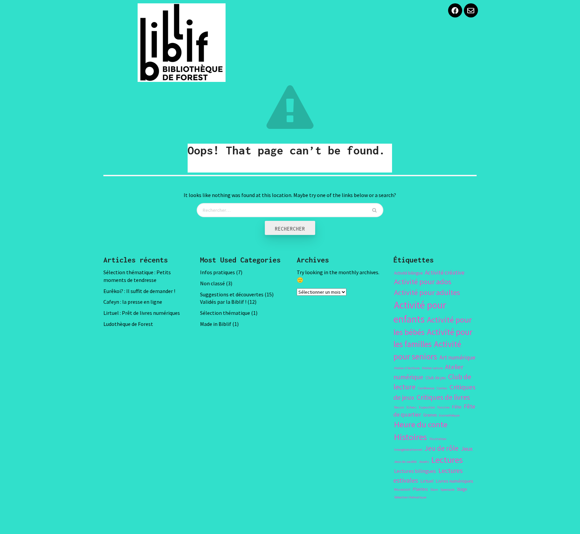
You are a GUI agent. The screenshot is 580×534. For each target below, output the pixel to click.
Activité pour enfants (419, 312)
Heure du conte (420, 424)
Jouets (424, 461)
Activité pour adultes (427, 292)
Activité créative (445, 272)
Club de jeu (436, 378)
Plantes (420, 489)
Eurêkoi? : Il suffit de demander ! (139, 291)
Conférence (426, 388)
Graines (430, 415)
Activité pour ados (422, 281)
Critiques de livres (443, 397)
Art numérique (457, 357)
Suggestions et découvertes (231, 294)
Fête (457, 407)
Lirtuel (426, 481)
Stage (462, 489)
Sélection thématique (225, 312)
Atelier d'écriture (407, 368)
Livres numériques (454, 481)
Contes (442, 388)
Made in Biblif (215, 324)
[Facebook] (455, 10)
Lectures (447, 459)
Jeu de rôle (441, 448)
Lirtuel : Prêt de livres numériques (141, 312)
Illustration (437, 439)
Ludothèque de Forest (128, 324)
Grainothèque (449, 415)
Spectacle (447, 489)
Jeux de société (405, 461)
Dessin (399, 407)
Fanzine (443, 407)
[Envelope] (471, 10)
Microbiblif (402, 489)
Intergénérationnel (408, 449)
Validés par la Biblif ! (223, 301)
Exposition (427, 407)
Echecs (411, 407)
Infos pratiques (217, 272)
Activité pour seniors (427, 350)
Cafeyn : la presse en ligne (132, 301)
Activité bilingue (408, 273)
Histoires (410, 436)
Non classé (212, 283)
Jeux (467, 448)
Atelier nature (432, 368)
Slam (434, 489)
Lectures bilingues (415, 471)
